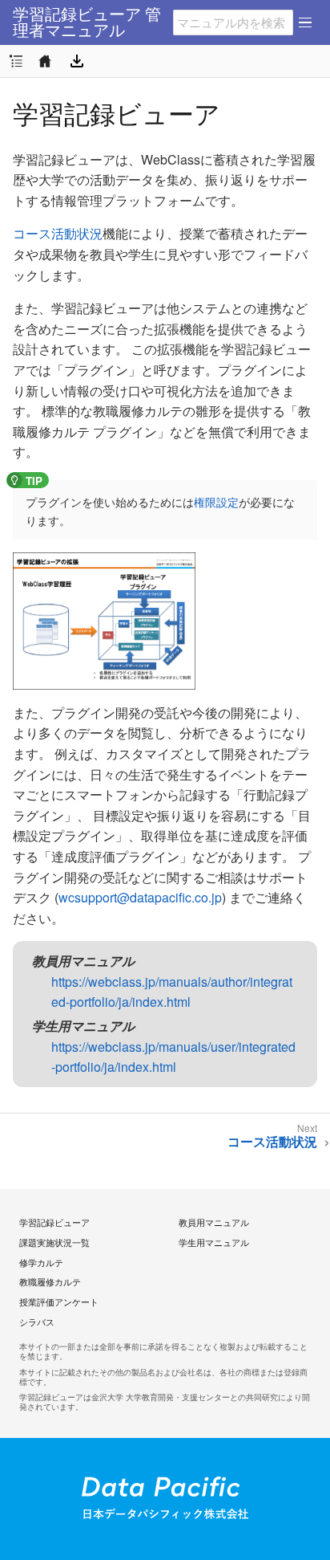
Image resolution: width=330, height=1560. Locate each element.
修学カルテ (41, 1262)
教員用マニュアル (214, 1222)
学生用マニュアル (214, 1242)
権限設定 (216, 502)
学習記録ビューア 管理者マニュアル (87, 22)
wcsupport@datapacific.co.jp (140, 897)
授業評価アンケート (59, 1301)
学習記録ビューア (54, 1222)
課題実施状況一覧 (54, 1242)
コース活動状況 (58, 233)
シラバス (36, 1321)
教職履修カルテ (50, 1281)
